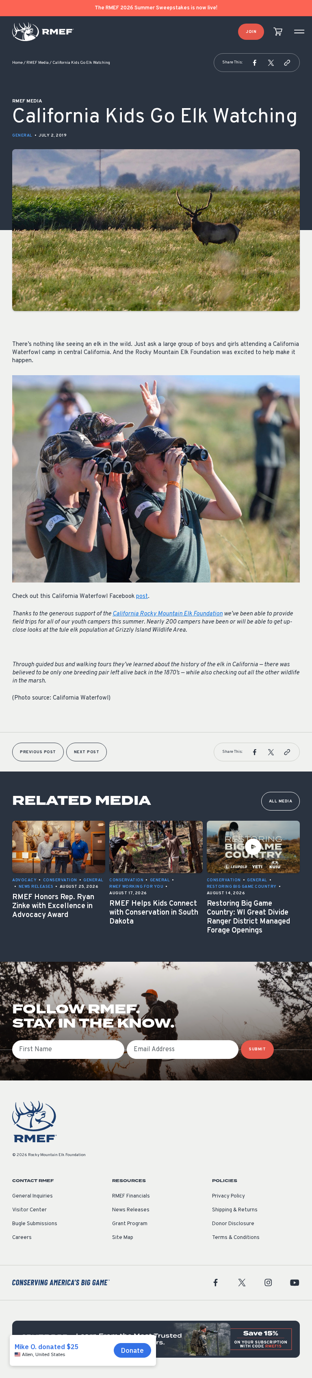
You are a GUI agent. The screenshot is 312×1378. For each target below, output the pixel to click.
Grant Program (129, 1224)
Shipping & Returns (235, 1210)
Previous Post (38, 752)
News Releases (131, 1210)
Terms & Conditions (236, 1238)
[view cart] (278, 32)
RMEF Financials (131, 1196)
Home (17, 62)
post (142, 596)
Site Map (122, 1238)
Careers (22, 1238)
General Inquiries (32, 1196)
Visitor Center (29, 1210)
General (22, 135)
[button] (255, 62)
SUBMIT (257, 1049)
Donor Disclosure (233, 1224)
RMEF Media (37, 62)
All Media (280, 801)
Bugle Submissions (34, 1224)
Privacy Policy (228, 1196)
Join (251, 32)
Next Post (87, 752)
